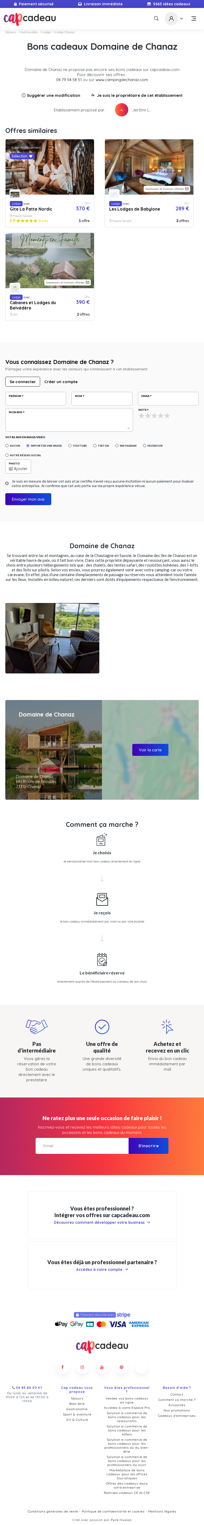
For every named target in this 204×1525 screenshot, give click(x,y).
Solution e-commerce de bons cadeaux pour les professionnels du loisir (127, 1461)
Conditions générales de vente (53, 1511)
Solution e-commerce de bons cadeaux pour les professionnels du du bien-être (126, 1445)
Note (142, 409)
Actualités (176, 1405)
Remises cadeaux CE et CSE (127, 1493)
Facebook (155, 445)
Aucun (15, 445)
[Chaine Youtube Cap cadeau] (102, 1367)
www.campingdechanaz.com (122, 79)
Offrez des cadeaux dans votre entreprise (127, 1485)
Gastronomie (77, 1409)
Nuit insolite (29, 32)
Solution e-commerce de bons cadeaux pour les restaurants (127, 1417)
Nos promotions (177, 1410)
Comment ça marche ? (177, 1400)
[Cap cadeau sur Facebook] (62, 1367)
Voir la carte (150, 749)
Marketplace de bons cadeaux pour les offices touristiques (127, 1474)
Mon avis (15, 412)
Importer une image (46, 445)
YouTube (80, 445)
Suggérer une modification (53, 95)
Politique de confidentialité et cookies (113, 1511)
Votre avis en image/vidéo (25, 437)
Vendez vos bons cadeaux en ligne (126, 1400)
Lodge (46, 32)
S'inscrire (148, 1145)
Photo (14, 463)
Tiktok (103, 445)
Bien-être (77, 1404)
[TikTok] (141, 1367)
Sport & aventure (77, 1414)
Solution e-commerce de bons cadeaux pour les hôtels (127, 1430)
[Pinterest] (121, 1367)
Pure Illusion (121, 1520)
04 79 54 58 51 (69, 79)
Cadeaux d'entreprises (177, 1416)
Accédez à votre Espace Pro (127, 1408)
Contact (177, 1394)
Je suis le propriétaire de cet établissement (139, 95)
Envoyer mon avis (28, 499)
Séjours (10, 32)
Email (145, 395)
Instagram (128, 445)
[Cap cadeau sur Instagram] (82, 1367)
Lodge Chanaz (65, 32)
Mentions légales (162, 1511)
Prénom (15, 395)
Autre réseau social (25, 455)
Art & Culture (77, 1420)
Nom (78, 395)
